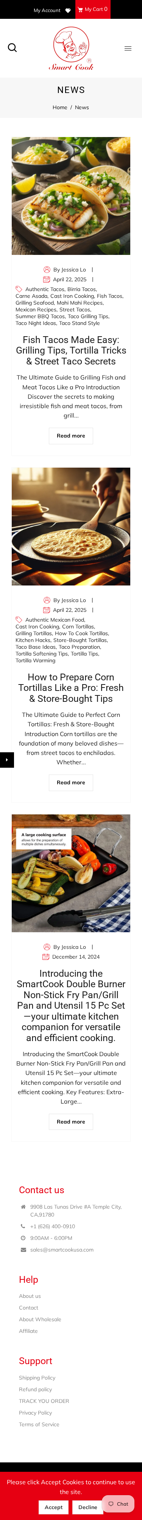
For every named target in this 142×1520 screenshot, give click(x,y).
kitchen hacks (33, 640)
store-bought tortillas (80, 640)
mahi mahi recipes (80, 302)
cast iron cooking (72, 296)
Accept (53, 1507)
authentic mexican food (54, 619)
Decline (87, 1507)
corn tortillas (78, 626)
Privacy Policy (35, 1412)
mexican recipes (36, 309)
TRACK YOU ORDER (44, 1401)
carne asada (31, 296)
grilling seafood (35, 302)
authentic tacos (44, 289)
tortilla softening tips (42, 653)
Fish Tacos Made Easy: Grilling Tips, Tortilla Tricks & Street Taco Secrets (71, 350)
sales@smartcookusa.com (62, 1249)
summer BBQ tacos (40, 316)
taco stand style (79, 323)
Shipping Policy (37, 1377)
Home (60, 107)
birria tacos (81, 289)
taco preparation (79, 646)
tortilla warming (35, 660)
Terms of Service (39, 1424)
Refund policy (35, 1389)
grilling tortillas (34, 633)
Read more (71, 435)
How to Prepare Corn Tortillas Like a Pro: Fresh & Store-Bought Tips (71, 688)
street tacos (74, 309)
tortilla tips (84, 653)
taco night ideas (36, 323)
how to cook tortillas (81, 633)
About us (30, 1296)
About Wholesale (40, 1319)
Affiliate (28, 1331)
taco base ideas (36, 646)
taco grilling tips (88, 316)
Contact (28, 1307)
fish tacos (109, 296)
